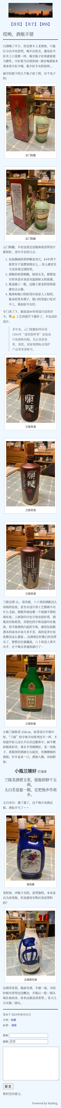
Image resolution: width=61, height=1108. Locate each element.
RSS (45, 23)
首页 (16, 23)
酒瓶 (14, 1025)
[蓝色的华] (30, 16)
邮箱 (5, 1041)
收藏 (13, 1020)
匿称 (5, 1035)
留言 (8, 1086)
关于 (30, 23)
